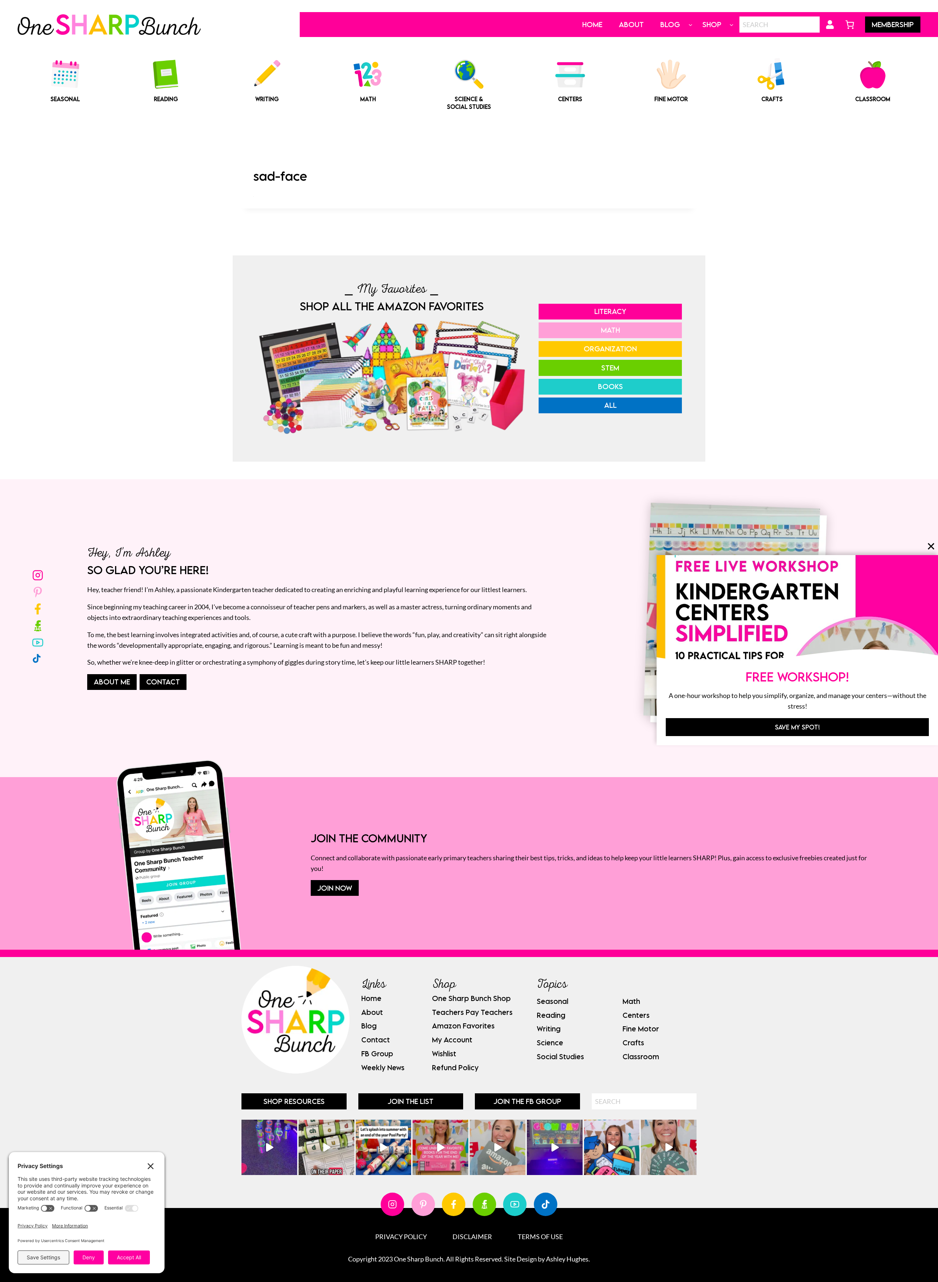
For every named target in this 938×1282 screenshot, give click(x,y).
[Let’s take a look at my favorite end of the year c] (612, 1147)
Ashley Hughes (567, 1259)
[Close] (931, 546)
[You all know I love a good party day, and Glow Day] (269, 1147)
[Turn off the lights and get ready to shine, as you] (555, 1147)
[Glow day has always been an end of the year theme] (383, 1147)
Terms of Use (540, 1237)
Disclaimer (472, 1237)
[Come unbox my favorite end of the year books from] (440, 1147)
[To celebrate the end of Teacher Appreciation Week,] (497, 1147)
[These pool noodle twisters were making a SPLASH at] (326, 1147)
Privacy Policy (401, 1237)
